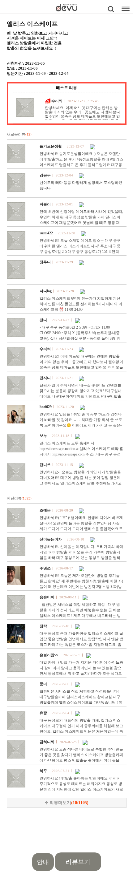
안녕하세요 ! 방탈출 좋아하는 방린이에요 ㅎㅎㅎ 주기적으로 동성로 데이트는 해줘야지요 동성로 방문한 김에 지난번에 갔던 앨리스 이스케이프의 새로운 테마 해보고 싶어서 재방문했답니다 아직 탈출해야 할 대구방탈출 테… (81, 789)
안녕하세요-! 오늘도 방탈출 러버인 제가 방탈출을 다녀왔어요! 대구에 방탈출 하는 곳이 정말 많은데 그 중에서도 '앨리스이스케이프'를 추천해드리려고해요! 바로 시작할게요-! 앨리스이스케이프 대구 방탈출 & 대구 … (81, 483)
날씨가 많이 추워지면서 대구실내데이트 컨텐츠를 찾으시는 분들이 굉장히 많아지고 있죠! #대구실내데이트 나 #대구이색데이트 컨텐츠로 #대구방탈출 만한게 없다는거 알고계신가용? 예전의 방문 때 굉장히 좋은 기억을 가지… (81, 396)
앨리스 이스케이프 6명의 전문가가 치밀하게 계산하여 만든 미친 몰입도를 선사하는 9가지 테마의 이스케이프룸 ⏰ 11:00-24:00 (81, 304)
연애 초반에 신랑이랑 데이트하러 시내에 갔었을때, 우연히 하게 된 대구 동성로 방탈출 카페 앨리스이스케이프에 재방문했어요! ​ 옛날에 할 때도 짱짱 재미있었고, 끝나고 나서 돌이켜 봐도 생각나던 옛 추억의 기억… (81, 222)
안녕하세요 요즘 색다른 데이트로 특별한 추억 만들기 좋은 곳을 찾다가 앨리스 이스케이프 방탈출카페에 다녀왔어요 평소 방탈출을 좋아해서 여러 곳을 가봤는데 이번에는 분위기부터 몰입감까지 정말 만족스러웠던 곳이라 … (81, 760)
